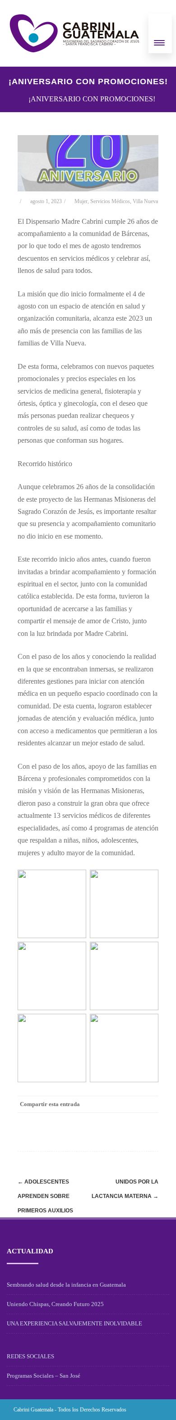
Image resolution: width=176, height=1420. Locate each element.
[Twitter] (77, 1121)
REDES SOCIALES (30, 1356)
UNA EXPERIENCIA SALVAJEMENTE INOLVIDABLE (74, 1323)
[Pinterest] (95, 1121)
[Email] (149, 1121)
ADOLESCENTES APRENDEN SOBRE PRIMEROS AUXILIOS (45, 1196)
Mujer (81, 201)
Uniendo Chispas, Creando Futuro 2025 (55, 1304)
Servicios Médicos (110, 201)
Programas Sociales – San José (43, 1375)
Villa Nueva (145, 201)
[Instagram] (141, 1409)
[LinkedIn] (113, 1121)
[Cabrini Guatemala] (74, 33)
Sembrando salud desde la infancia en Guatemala (66, 1284)
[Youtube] (155, 1409)
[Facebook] (59, 1121)
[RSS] (131, 1121)
